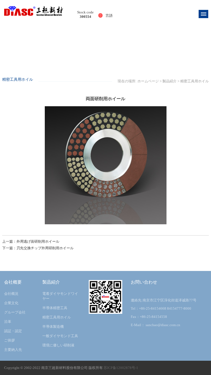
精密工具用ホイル (194, 81)
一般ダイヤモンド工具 (60, 336)
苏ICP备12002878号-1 (121, 368)
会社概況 (11, 294)
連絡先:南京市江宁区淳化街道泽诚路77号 (163, 300)
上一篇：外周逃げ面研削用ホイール (30, 241)
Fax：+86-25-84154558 (149, 317)
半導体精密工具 (54, 308)
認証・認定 (13, 331)
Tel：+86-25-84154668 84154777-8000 (161, 308)
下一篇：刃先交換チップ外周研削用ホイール (38, 248)
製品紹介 (169, 81)
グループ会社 (15, 312)
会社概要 (13, 282)
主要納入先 (13, 350)
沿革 (7, 322)
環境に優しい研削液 (58, 345)
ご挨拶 (9, 340)
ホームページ (148, 81)
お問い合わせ (144, 282)
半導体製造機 (53, 326)
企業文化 (11, 303)
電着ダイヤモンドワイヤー (60, 296)
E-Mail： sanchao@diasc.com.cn (155, 325)
